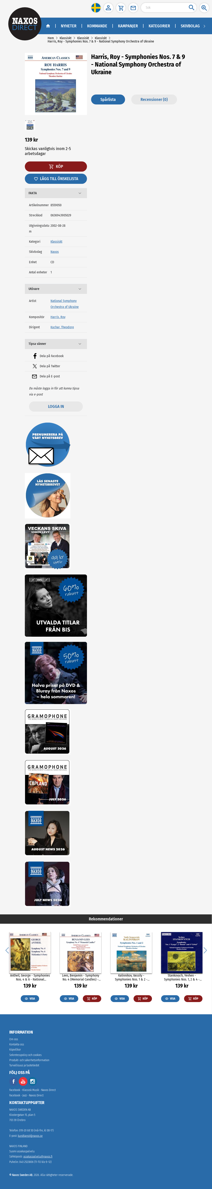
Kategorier (159, 25)
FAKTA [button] (33, 193)
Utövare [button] (34, 289)
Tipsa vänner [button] (37, 344)
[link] (51, 38)
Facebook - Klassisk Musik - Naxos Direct (32, 1090)
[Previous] (7, 950)
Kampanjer (128, 25)
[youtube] (23, 1085)
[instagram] (32, 1085)
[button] (96, 7)
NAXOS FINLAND (18, 1146)
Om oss (13, 1039)
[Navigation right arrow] (204, 26)
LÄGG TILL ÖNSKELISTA (59, 178)
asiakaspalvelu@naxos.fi (37, 1156)
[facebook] (13, 1085)
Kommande (97, 25)
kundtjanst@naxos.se (30, 1136)
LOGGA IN (56, 406)
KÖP (59, 166)
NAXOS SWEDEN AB (20, 1109)
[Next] (204, 950)
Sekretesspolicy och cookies (25, 1055)
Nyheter (68, 25)
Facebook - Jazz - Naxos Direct (26, 1095)
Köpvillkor (15, 1049)
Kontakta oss (16, 1044)
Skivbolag (190, 25)
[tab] (56, 193)
